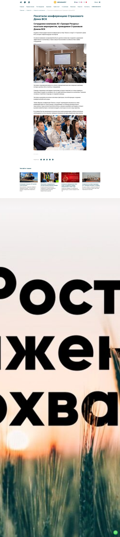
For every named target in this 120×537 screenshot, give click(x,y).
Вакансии (72, 6)
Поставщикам (40, 6)
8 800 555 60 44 (96, 6)
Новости (80, 6)
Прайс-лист (57, 6)
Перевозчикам (30, 6)
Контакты (87, 6)
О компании (65, 6)
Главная (22, 6)
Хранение (48, 6)
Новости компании (39, 10)
